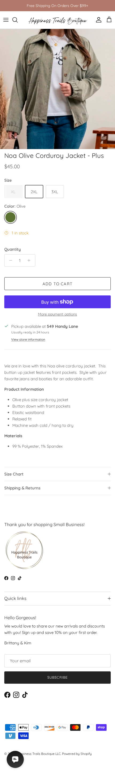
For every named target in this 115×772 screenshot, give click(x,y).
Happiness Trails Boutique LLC (38, 754)
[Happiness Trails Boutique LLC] (58, 20)
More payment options (57, 314)
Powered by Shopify (77, 754)
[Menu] (6, 20)
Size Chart (14, 474)
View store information (28, 339)
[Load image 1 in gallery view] (57, 89)
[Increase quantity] (30, 260)
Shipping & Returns (22, 487)
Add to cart (57, 283)
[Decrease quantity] (9, 260)
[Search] (18, 20)
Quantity (12, 249)
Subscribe (57, 677)
